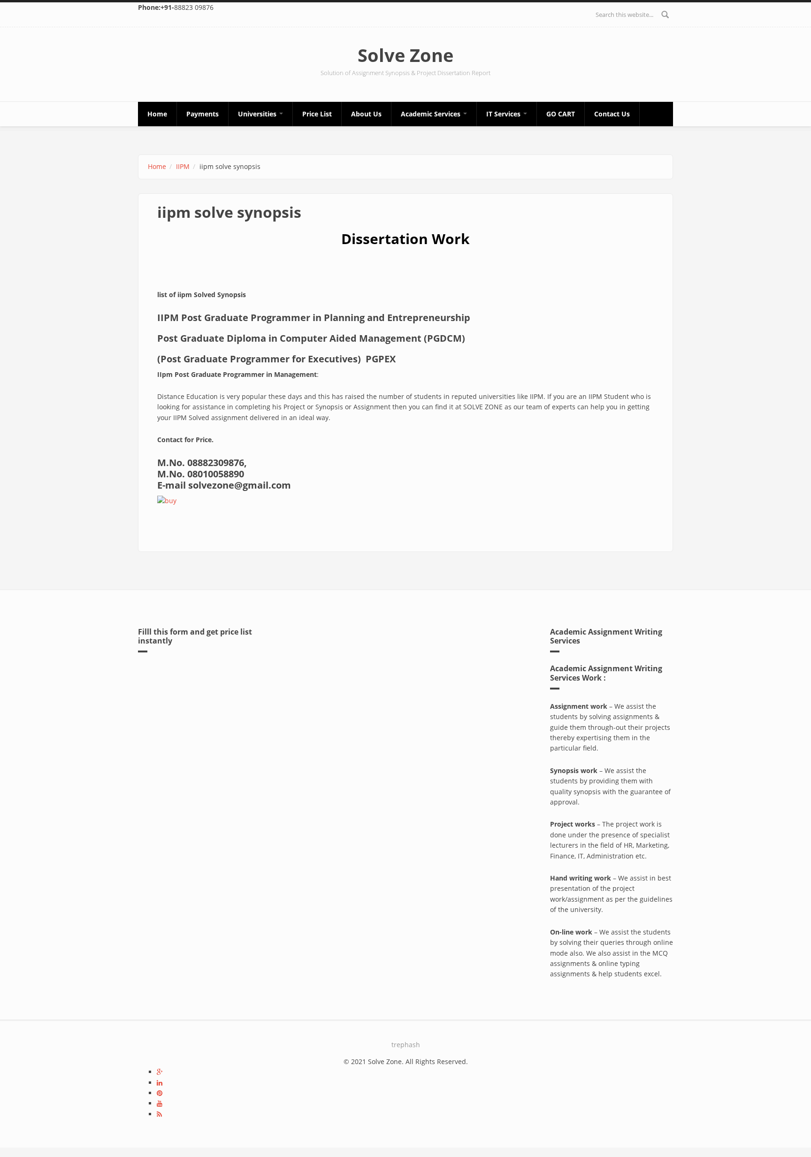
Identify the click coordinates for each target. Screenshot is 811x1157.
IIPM (183, 166)
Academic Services (431, 113)
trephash (405, 1044)
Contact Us (612, 113)
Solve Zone (405, 55)
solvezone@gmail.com (239, 485)
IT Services (504, 113)
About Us (366, 113)
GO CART (560, 113)
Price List (317, 113)
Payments (202, 113)
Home (157, 113)
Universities (258, 113)
